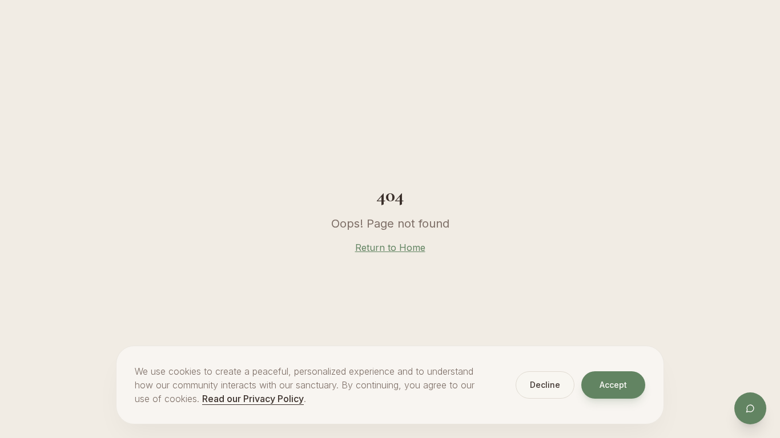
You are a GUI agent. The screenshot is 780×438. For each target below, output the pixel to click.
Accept (613, 385)
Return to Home (390, 247)
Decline (545, 385)
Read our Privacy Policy (253, 398)
